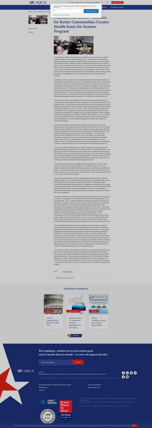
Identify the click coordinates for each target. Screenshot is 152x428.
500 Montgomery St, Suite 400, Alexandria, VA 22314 (55, 374)
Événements (43, 387)
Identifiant (97, 2)
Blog (72, 2)
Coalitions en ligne (67, 271)
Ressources (78, 2)
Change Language (91, 11)
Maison (30, 11)
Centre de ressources (39, 11)
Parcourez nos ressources (65, 278)
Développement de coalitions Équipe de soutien (55, 385)
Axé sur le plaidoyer (94, 385)
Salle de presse (87, 2)
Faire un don (117, 2)
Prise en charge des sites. (127, 402)
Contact (41, 390)
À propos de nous (117, 7)
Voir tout (76, 335)
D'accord (134, 425)
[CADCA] (37, 2)
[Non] (150, 425)
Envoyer (78, 362)
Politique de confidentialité (90, 374)
